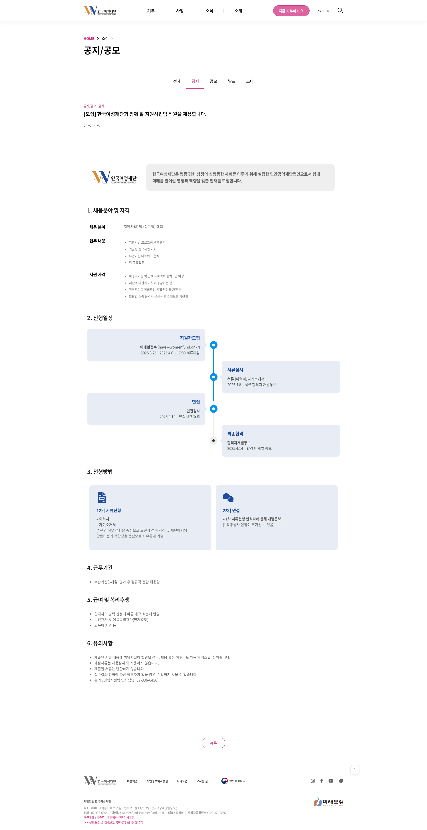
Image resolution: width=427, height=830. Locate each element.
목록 (213, 743)
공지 (195, 81)
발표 (232, 81)
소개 (238, 11)
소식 (209, 11)
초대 (250, 81)
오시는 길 (202, 781)
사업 (180, 11)
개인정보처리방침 (157, 781)
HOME (89, 38)
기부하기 (289, 10)
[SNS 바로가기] (341, 780)
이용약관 (132, 781)
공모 (213, 81)
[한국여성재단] (100, 10)
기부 (151, 11)
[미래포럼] (328, 801)
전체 (177, 81)
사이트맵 (182, 781)
